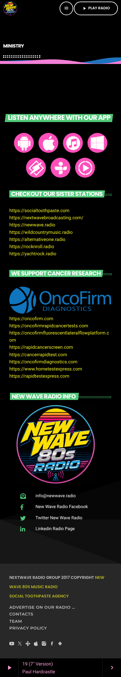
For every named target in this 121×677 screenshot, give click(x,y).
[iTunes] (36, 644)
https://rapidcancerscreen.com (41, 347)
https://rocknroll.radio (31, 246)
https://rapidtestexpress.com (39, 376)
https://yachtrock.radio (32, 254)
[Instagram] (44, 644)
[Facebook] (52, 644)
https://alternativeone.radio (37, 239)
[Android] (60, 644)
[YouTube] (11, 644)
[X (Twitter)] (19, 644)
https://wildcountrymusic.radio (41, 232)
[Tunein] (27, 644)
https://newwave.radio (32, 225)
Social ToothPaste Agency (39, 596)
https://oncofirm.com (31, 318)
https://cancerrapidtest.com (38, 354)
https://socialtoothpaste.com (39, 210)
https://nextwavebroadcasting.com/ (46, 217)
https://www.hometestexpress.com (45, 369)
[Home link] (10, 8)
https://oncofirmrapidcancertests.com (48, 326)
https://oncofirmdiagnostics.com (43, 362)
